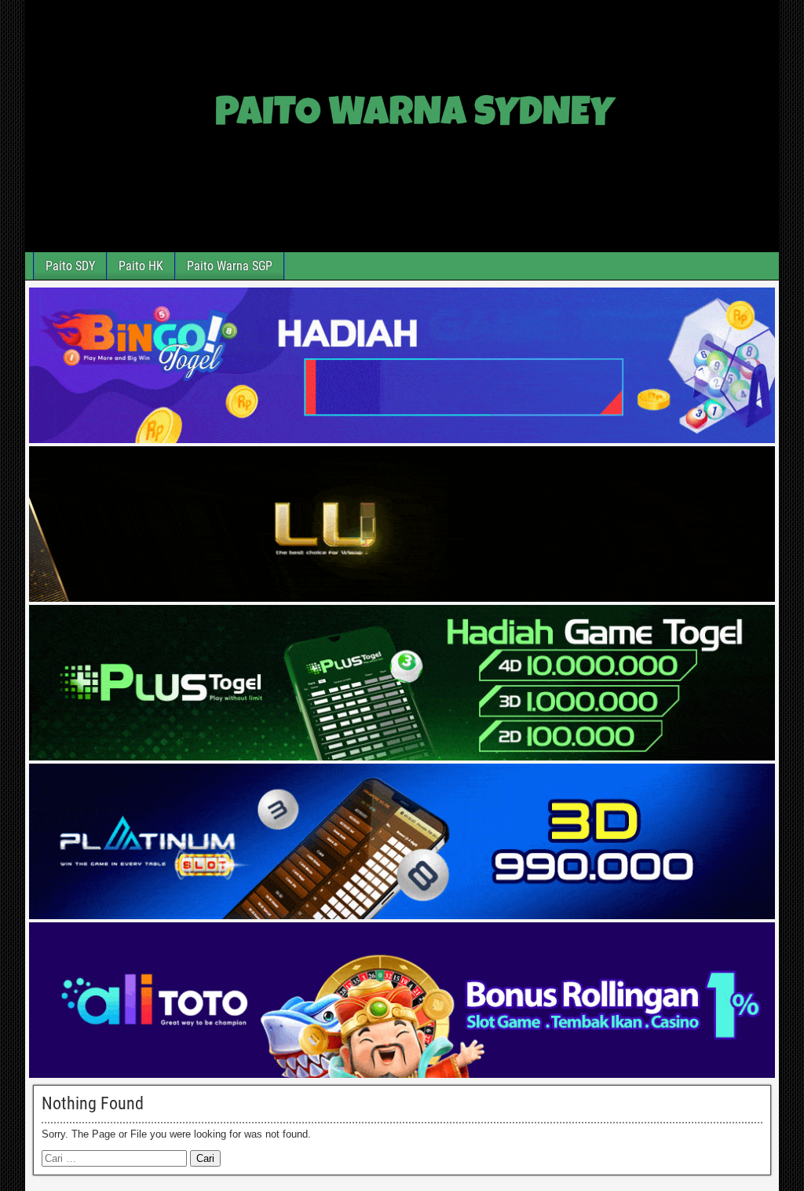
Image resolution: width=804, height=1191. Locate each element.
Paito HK (141, 265)
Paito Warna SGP (229, 265)
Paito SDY (70, 265)
